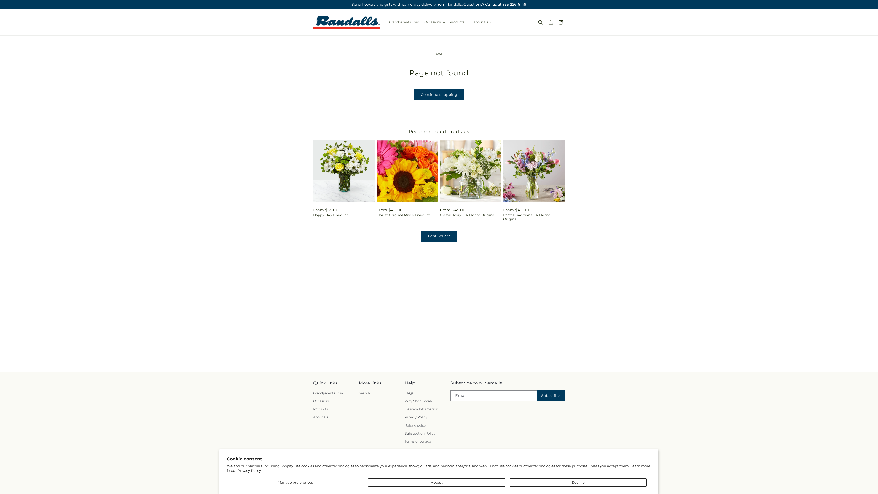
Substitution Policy (420, 433)
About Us (320, 417)
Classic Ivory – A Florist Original (467, 215)
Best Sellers (439, 236)
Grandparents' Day (328, 393)
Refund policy (416, 425)
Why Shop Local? (419, 401)
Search (364, 393)
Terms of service (418, 441)
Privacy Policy (249, 470)
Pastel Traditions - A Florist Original (526, 217)
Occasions (321, 401)
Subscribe (550, 395)
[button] (434, 22)
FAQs (409, 393)
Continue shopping (439, 94)
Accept (437, 482)
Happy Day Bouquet (330, 215)
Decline (578, 482)
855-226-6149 (514, 4)
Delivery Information (421, 409)
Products (320, 409)
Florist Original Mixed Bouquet (403, 215)
